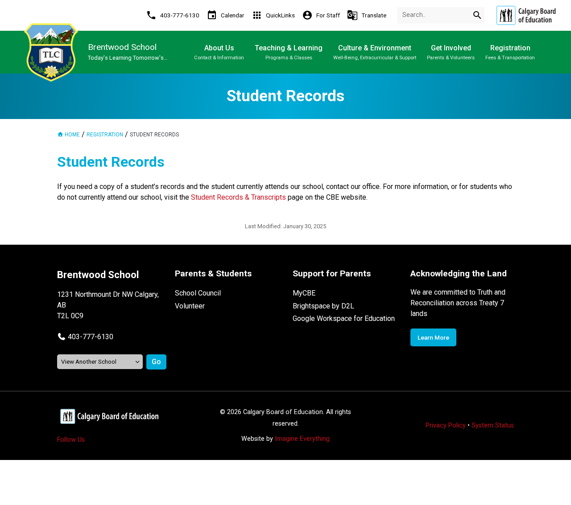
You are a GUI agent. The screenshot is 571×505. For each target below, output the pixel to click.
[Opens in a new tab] (526, 15)
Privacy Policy (446, 425)
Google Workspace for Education (344, 318)
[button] (85, 337)
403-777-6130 (90, 337)
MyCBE (304, 293)
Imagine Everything (302, 439)
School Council (198, 293)
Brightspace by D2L (323, 306)
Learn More (433, 337)
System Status (493, 425)
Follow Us (71, 439)
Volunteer (190, 306)
